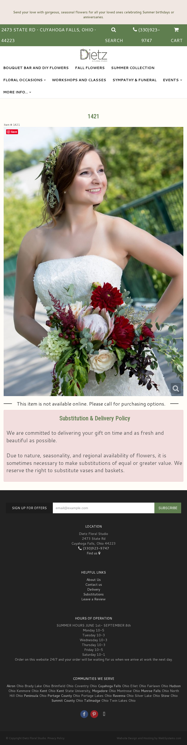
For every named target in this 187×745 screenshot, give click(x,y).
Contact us (93, 584)
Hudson (175, 685)
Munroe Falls (151, 690)
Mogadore (100, 690)
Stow (165, 695)
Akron (11, 685)
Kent (43, 690)
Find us (92, 553)
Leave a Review (93, 599)
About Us (93, 579)
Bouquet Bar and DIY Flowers (36, 67)
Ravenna (119, 695)
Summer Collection (132, 67)
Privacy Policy (56, 738)
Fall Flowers (90, 67)
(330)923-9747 (95, 548)
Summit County (63, 700)
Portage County (59, 695)
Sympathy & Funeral (134, 80)
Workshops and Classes (79, 80)
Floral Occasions (23, 80)
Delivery (93, 589)
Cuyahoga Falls (109, 685)
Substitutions (93, 594)
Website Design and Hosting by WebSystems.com (149, 738)
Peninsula (31, 695)
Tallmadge (92, 700)
